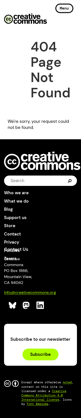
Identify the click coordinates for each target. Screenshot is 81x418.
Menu (64, 8)
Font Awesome (37, 404)
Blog (8, 209)
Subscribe (40, 354)
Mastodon (27, 305)
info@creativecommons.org (30, 292)
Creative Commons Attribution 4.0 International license (43, 395)
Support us (15, 217)
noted (67, 382)
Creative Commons (25, 19)
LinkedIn (40, 305)
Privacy (11, 242)
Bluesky (13, 305)
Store (9, 225)
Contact (12, 234)
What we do (16, 201)
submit (70, 180)
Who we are (16, 193)
